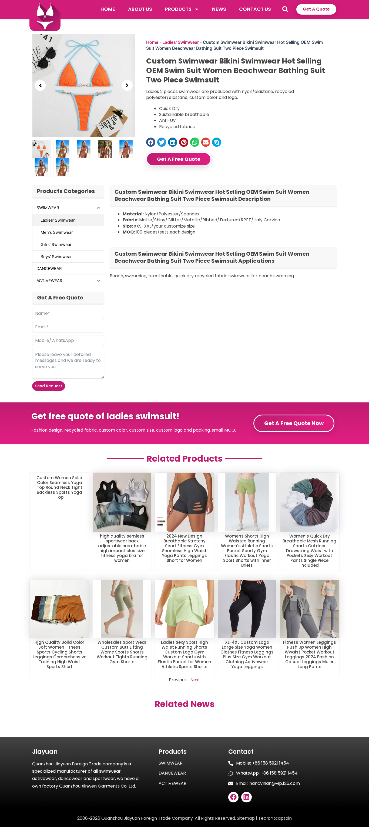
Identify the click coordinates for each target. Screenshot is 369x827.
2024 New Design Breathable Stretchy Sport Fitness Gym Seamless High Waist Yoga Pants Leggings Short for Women (184, 548)
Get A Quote (316, 9)
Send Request (48, 386)
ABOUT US (140, 9)
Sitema (244, 818)
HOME (107, 9)
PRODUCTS (178, 9)
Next (195, 680)
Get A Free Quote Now (294, 423)
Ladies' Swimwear (180, 42)
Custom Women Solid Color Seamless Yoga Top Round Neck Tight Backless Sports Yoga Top (59, 487)
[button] (285, 9)
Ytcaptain (281, 818)
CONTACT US (255, 9)
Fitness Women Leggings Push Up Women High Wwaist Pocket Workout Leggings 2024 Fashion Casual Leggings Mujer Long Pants (309, 654)
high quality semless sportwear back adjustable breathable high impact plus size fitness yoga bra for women (122, 548)
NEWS (219, 9)
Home (152, 42)
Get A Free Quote (178, 159)
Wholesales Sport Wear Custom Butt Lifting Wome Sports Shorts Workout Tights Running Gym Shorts (122, 652)
